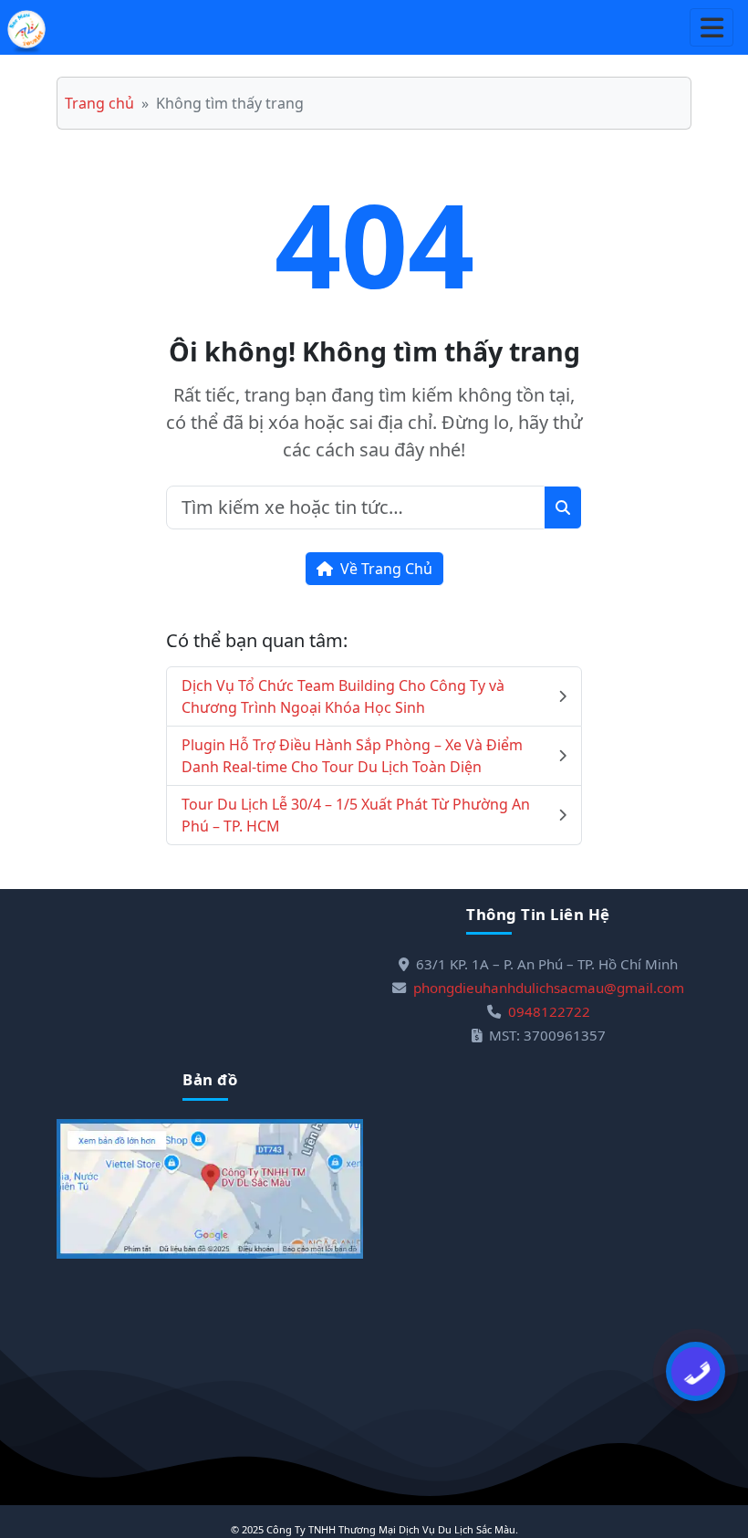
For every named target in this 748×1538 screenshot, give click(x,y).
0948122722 (549, 1011)
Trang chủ (99, 103)
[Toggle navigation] (711, 27)
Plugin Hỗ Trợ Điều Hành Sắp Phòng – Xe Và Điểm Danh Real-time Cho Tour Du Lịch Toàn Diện (352, 756)
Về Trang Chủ (386, 569)
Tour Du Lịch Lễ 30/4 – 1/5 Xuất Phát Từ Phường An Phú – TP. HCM (356, 815)
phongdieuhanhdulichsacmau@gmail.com (548, 987)
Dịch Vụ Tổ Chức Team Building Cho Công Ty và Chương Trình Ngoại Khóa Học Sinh (343, 696)
